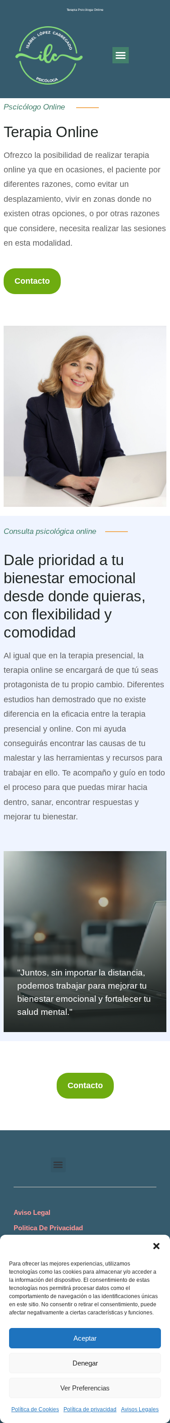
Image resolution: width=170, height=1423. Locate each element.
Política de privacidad (90, 1409)
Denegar (85, 1363)
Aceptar (85, 1338)
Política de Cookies (35, 1409)
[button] (156, 1246)
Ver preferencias (85, 1388)
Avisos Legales (140, 1409)
